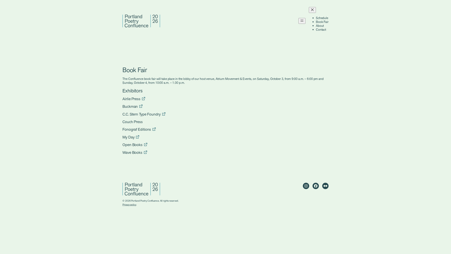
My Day (128, 137)
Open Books (132, 144)
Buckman (130, 106)
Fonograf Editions (136, 129)
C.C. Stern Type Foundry (141, 114)
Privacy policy (129, 204)
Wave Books (132, 152)
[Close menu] (312, 10)
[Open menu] (301, 21)
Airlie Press (131, 98)
